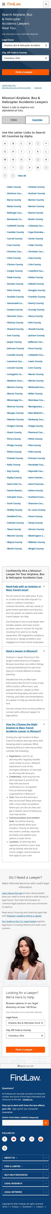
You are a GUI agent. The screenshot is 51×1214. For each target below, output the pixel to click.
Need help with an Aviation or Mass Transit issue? (23, 588)
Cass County (13, 245)
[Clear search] (42, 1023)
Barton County (36, 199)
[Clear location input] (46, 58)
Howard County (15, 329)
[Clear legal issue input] (46, 45)
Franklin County (36, 296)
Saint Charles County (36, 477)
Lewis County (35, 361)
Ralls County (13, 464)
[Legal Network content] (46, 1192)
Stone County (35, 516)
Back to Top (26, 1066)
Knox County (35, 348)
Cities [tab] (14, 119)
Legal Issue (8, 39)
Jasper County (14, 341)
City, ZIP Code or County (14, 52)
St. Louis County (36, 509)
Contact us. (28, 1099)
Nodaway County (36, 419)
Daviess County (15, 283)
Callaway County (36, 225)
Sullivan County (15, 522)
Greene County (15, 309)
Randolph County (36, 464)
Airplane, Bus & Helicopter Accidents (16, 88)
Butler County (35, 219)
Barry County (14, 199)
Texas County (14, 529)
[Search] (46, 4)
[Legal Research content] (46, 1183)
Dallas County (35, 277)
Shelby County (14, 509)
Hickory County (15, 322)
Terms (5, 1206)
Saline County (35, 490)
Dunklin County (15, 296)
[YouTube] (13, 1139)
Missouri (38, 88)
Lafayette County (36, 354)
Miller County (35, 393)
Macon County (36, 374)
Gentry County (36, 303)
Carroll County (14, 238)
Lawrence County (15, 361)
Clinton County (15, 264)
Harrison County (15, 316)
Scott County (14, 503)
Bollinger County (15, 212)
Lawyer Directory (9, 85)
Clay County (34, 258)
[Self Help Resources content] (46, 1175)
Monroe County (15, 406)
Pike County (34, 445)
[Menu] (3, 4)
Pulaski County (15, 458)
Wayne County (14, 542)
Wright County (36, 548)
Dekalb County (36, 283)
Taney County (35, 522)
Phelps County (14, 445)
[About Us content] (46, 1158)
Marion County (15, 387)
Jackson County (36, 335)
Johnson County (15, 348)
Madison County (15, 380)
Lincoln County (15, 367)
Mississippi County (15, 400)
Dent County (13, 290)
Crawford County (36, 270)
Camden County (15, 232)
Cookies (39, 1206)
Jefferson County (36, 341)
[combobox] (25, 45)
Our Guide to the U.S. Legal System (19, 921)
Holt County (34, 322)
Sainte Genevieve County (15, 490)
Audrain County (36, 193)
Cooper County (15, 270)
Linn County (34, 367)
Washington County (36, 535)
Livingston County (15, 374)
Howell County (36, 329)
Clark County (14, 258)
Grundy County (36, 309)
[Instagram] (31, 1139)
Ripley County (14, 477)
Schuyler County (15, 496)
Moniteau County (36, 400)
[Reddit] (40, 1139)
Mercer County (14, 393)
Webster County (36, 542)
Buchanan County (15, 219)
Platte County (14, 451)
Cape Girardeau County (36, 232)
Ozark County (14, 432)
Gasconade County (15, 303)
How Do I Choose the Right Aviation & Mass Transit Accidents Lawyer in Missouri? (23, 728)
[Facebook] (4, 1139)
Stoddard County (15, 516)
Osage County (35, 425)
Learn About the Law (12, 893)
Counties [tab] (37, 119)
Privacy (15, 1206)
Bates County (14, 206)
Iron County (13, 335)
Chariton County (15, 251)
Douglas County (36, 290)
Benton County (36, 206)
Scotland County (36, 496)
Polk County (34, 451)
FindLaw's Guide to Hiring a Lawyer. (24, 915)
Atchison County (15, 193)
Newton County (15, 419)
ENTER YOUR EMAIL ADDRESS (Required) (20, 1117)
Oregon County (15, 425)
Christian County (36, 251)
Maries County (36, 380)
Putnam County (36, 458)
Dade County (14, 277)
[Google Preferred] (4, 1148)
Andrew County (36, 186)
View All (22, 175)
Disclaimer (27, 1206)
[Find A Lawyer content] (46, 1166)
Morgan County (15, 413)
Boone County (35, 212)
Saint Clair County (15, 484)
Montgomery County (36, 406)
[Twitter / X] (22, 1139)
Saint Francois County (36, 484)
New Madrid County (36, 413)
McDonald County (36, 387)
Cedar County (35, 245)
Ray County (13, 471)
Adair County (14, 186)
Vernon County (36, 529)
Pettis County (35, 438)
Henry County (35, 316)
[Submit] (46, 1123)
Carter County (35, 238)
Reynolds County (36, 471)
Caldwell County (15, 225)
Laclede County (15, 354)
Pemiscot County (36, 432)
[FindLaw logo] (15, 4)
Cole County (34, 264)
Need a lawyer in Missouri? (22, 651)
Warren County (15, 535)
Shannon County (36, 503)
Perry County (14, 438)
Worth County (14, 548)
